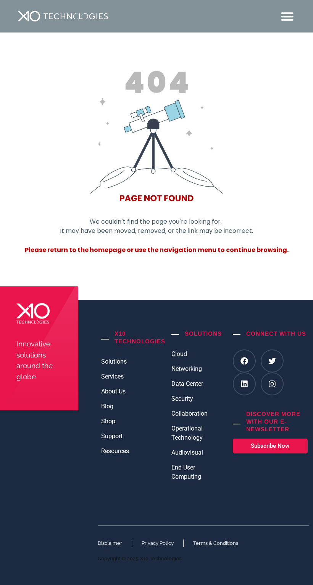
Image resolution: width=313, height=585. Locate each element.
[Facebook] (244, 360)
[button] (288, 16)
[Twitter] (272, 360)
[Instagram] (272, 383)
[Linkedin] (244, 383)
